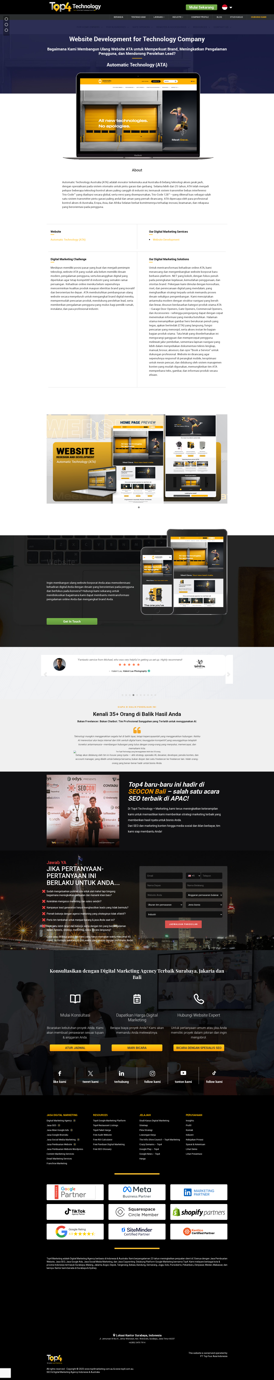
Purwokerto (176, 1265)
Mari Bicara (137, 1048)
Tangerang (122, 1265)
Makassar (218, 1265)
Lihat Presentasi (194, 1153)
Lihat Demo (191, 1149)
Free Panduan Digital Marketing (109, 1144)
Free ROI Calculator (102, 1139)
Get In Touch (72, 621)
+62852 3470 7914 (137, 1342)
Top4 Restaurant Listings (105, 1125)
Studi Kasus (236, 17)
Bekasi (132, 1265)
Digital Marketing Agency (59, 1120)
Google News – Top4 (149, 1153)
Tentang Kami (138, 17)
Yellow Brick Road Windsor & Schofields (141, 678)
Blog (219, 17)
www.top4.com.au (124, 1369)
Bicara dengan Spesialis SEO (199, 1048)
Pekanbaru (188, 1265)
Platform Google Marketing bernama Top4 (167, 1261)
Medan (208, 1265)
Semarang (152, 1265)
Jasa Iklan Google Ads (58, 1130)
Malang (89, 1265)
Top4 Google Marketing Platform (109, 1120)
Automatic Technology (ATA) (68, 239)
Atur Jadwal (75, 1048)
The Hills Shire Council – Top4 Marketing (159, 1139)
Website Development (166, 239)
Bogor (106, 1265)
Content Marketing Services (60, 1153)
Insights (190, 1120)
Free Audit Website (102, 1134)
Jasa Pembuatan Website (59, 1144)
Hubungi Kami (258, 17)
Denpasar (199, 1265)
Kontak (189, 1130)
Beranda (118, 17)
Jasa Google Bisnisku (57, 1134)
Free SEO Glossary (102, 1149)
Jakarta (98, 1265)
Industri (177, 17)
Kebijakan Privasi (194, 1139)
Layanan (158, 17)
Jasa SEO (51, 1125)
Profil (188, 1125)
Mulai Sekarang (201, 7)
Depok (113, 1265)
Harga (142, 1158)
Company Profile (200, 17)
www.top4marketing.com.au (99, 1369)
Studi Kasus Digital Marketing (154, 1120)
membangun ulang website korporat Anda (79, 582)
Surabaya (80, 1265)
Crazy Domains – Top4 (150, 1144)
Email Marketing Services (59, 1158)
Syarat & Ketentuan (195, 1144)
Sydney (92, 1268)
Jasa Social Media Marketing (61, 1139)
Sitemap (143, 1125)
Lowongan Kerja (147, 1134)
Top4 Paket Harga (102, 1130)
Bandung (141, 1265)
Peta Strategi (146, 1130)
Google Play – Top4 (149, 1149)
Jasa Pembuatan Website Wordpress (65, 1149)
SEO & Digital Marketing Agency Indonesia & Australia (73, 1372)
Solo (167, 1265)
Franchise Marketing (57, 1163)
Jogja (161, 1265)
